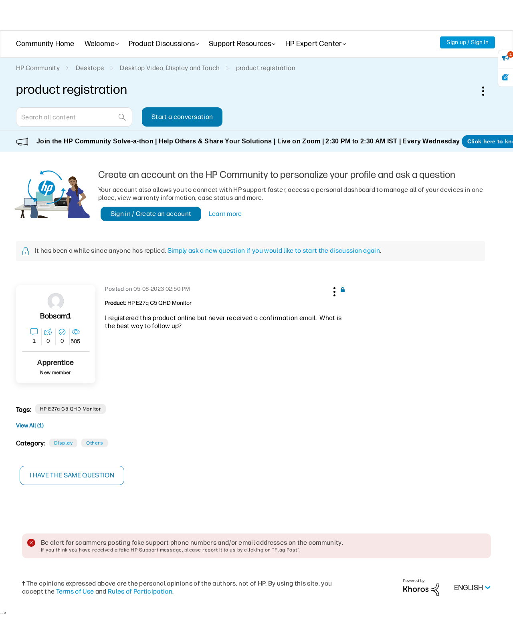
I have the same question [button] (72, 475)
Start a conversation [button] (182, 117)
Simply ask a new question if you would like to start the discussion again (274, 250)
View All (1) (30, 425)
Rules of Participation (140, 591)
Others (94, 443)
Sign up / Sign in (467, 42)
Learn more (225, 213)
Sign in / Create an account (151, 213)
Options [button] (487, 91)
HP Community (38, 68)
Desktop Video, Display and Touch (170, 68)
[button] (333, 290)
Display (63, 443)
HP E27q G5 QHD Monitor (70, 409)
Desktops (90, 68)
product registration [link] (265, 68)
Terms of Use (75, 591)
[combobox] (74, 117)
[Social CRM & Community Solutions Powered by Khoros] (421, 587)
